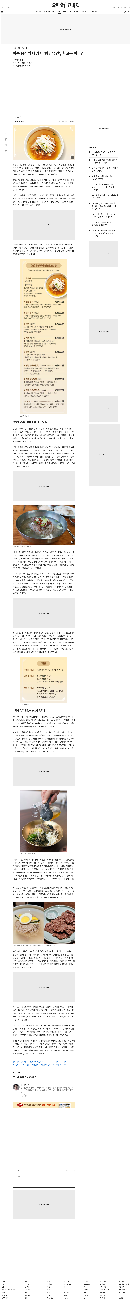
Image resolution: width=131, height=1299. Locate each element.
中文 (129, 7)
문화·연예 (103, 1281)
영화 (103, 1298)
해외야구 (86, 1290)
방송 (104, 1287)
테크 (65, 1287)
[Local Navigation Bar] (2, 11)
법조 (48, 1290)
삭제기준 (72, 1171)
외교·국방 (28, 1295)
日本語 (124, 7)
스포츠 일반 (87, 1284)
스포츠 (86, 1281)
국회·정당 (28, 1290)
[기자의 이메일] (25, 1096)
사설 (3, 1284)
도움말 (66, 1171)
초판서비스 (122, 1287)
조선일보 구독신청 (124, 1284)
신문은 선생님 (123, 1290)
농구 (85, 1298)
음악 (107, 1290)
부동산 (66, 1298)
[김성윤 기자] (16, 1087)
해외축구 (86, 1295)
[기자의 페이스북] (22, 1096)
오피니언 (4, 1281)
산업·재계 (67, 1292)
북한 (26, 1292)
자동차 (66, 1295)
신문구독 (113, 7)
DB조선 (121, 1298)
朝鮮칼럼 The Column (8, 1290)
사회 (14, 48)
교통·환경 (50, 1298)
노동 (48, 1295)
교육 (48, 1292)
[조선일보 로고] (65, 5)
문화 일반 (103, 1295)
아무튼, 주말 (22, 48)
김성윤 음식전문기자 (18, 121)
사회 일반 (50, 1284)
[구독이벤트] (44, 1105)
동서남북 (4, 1295)
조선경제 (66, 1281)
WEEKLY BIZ (67, 1284)
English (119, 7)
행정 (26, 1298)
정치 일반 (27, 1284)
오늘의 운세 (122, 1292)
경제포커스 (5, 1298)
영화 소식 (103, 1290)
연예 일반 (103, 1284)
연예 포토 (103, 1292)
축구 (85, 1292)
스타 (101, 1287)
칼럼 (3, 1287)
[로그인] (129, 11)
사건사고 (49, 1287)
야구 (85, 1287)
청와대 (27, 1287)
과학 (65, 1290)
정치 (26, 1281)
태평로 (4, 1292)
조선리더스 (122, 1281)
